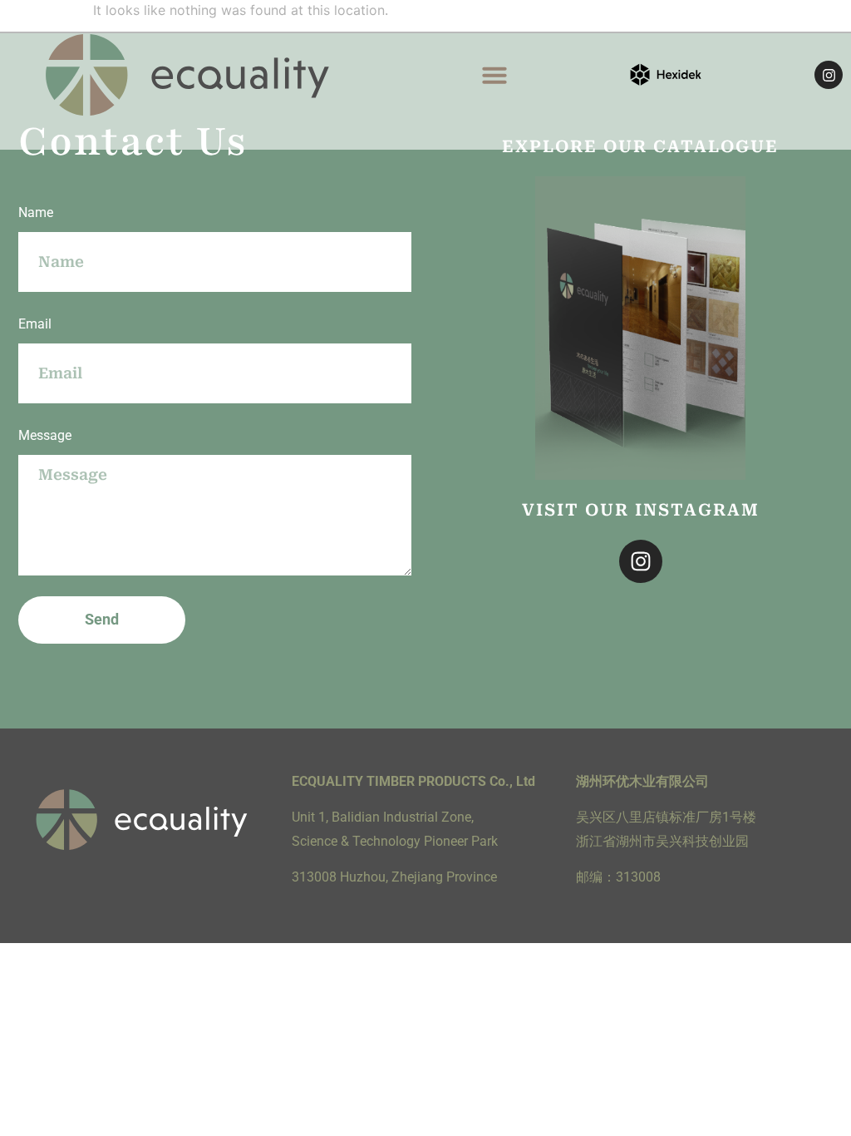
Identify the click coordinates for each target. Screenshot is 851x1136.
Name (35, 212)
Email (35, 324)
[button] (494, 75)
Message (44, 435)
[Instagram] (828, 75)
